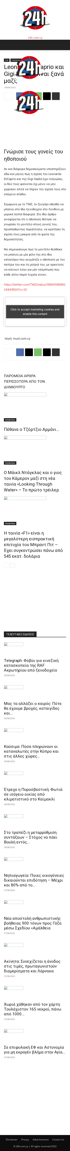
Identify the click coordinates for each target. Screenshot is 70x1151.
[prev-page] (6, 565)
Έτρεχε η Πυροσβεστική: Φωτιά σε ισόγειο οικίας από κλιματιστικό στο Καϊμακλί (33, 794)
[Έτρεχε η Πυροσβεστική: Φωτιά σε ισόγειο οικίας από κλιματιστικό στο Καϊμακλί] (35, 778)
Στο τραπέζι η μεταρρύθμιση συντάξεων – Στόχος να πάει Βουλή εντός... (30, 837)
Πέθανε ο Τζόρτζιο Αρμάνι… (31, 429)
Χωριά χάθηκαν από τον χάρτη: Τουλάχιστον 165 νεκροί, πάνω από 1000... (32, 1009)
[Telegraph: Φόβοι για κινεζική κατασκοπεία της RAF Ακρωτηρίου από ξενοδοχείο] (35, 649)
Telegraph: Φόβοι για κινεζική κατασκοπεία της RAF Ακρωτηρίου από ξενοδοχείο (31, 665)
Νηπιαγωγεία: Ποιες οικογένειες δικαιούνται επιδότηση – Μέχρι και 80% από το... (34, 880)
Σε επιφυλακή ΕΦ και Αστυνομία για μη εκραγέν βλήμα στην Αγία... (34, 1049)
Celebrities (10, 419)
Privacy (25, 1139)
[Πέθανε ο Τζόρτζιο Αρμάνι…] (35, 407)
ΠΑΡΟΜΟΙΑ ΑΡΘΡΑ (20, 376)
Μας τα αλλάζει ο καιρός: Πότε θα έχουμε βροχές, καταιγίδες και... (33, 708)
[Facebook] (20, 352)
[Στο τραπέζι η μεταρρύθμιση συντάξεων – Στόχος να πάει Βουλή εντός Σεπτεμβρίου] (35, 821)
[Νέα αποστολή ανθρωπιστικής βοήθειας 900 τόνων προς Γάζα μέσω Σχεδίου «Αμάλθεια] (35, 907)
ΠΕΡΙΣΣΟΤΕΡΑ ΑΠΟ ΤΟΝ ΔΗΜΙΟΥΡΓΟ (24, 384)
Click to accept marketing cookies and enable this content (35, 311)
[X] (29, 352)
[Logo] (29, 83)
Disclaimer (12, 1139)
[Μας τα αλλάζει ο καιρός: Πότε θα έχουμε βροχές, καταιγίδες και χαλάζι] (35, 692)
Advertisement (41, 1139)
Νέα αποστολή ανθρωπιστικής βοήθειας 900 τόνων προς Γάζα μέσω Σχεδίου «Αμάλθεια (32, 923)
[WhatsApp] (38, 352)
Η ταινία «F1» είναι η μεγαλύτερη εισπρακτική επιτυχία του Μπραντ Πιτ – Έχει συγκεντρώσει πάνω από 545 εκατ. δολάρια (33, 545)
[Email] (47, 352)
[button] (6, 45)
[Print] (56, 352)
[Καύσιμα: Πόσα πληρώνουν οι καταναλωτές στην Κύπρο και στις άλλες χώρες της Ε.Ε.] (35, 735)
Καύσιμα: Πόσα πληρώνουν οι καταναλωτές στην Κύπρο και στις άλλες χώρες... (31, 751)
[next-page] (12, 565)
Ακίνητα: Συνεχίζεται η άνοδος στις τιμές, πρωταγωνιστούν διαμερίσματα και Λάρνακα (32, 966)
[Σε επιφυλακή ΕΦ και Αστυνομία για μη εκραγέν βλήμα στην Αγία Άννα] (35, 1036)
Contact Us (58, 1139)
